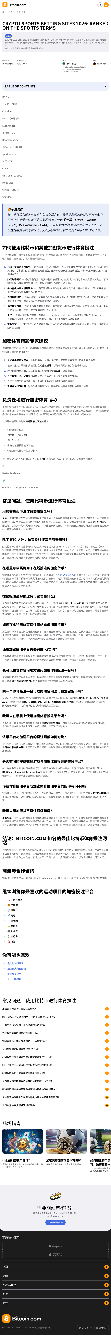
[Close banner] (74, 636)
